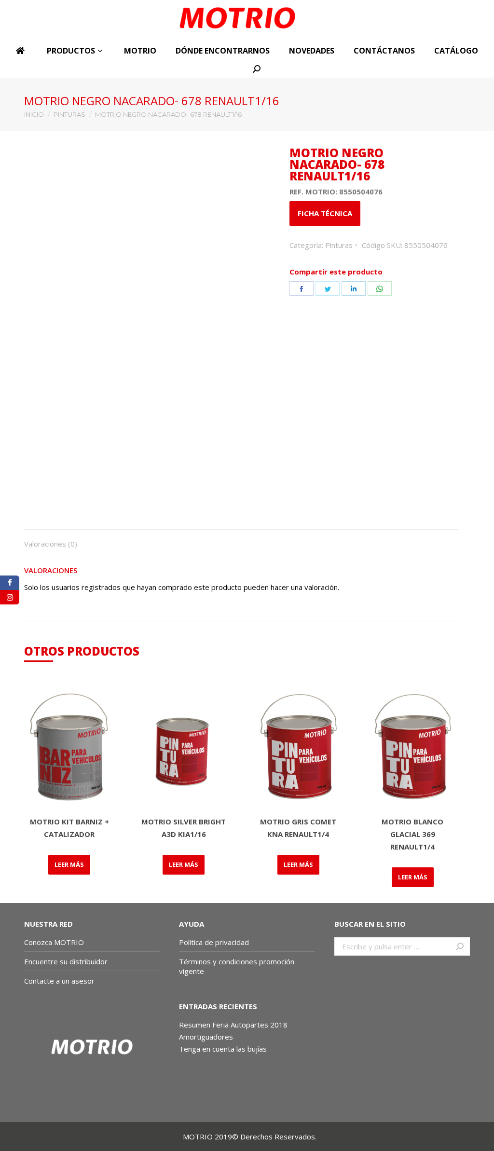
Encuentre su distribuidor (66, 961)
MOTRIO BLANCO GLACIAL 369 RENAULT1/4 (412, 834)
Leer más (69, 864)
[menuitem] (22, 51)
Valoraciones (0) (50, 543)
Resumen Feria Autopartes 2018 (233, 1024)
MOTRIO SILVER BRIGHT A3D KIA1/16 (183, 828)
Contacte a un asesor (59, 981)
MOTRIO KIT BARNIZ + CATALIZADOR (69, 828)
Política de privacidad (214, 942)
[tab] (50, 538)
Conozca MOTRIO (54, 942)
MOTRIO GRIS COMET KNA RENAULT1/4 (298, 828)
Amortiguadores (206, 1036)
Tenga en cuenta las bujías (223, 1049)
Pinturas (339, 245)
